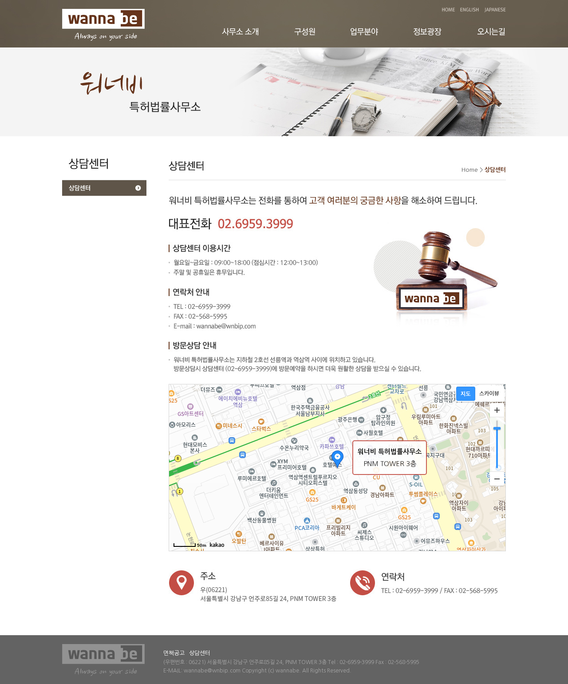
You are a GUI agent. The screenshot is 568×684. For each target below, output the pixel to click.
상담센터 (199, 653)
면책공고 (174, 653)
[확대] (497, 410)
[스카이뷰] (489, 394)
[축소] (497, 478)
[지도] (465, 394)
